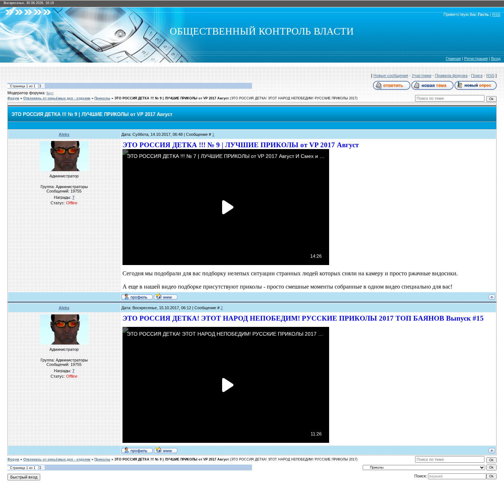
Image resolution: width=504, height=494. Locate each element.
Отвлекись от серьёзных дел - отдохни (56, 98)
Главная (453, 58)
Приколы (102, 98)
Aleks (64, 134)
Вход (495, 58)
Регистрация (476, 58)
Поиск (477, 75)
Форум (13, 98)
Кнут (49, 93)
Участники (421, 75)
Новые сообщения (390, 75)
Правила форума (451, 75)
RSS (496, 14)
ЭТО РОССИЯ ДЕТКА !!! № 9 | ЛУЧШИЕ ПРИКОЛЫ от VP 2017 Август (171, 98)
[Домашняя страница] (165, 296)
